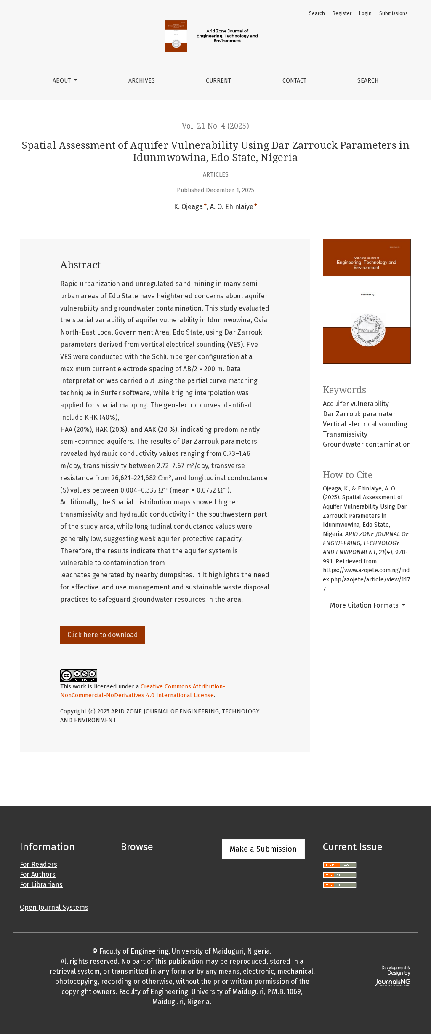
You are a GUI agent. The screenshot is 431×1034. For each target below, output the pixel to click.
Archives (141, 80)
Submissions (393, 13)
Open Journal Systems (54, 907)
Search (367, 80)
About (62, 80)
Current (218, 80)
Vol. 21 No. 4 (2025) (215, 126)
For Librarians (41, 885)
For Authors (38, 875)
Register (342, 13)
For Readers (38, 864)
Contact (294, 80)
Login (365, 13)
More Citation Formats (365, 605)
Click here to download (102, 635)
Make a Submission (263, 849)
